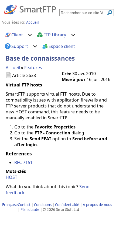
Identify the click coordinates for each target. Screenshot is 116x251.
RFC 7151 (23, 162)
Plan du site (30, 209)
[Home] (30, 9)
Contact (24, 204)
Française (10, 204)
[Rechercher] (109, 12)
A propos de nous (97, 204)
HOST (11, 177)
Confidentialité (67, 204)
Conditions (43, 204)
